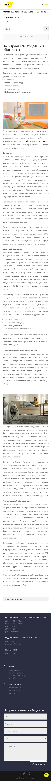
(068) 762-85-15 (30, 12)
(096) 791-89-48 (11, 629)
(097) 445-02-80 (11, 626)
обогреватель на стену (37, 141)
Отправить (38, 764)
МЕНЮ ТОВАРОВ (27, 37)
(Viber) (20, 621)
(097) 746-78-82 (11, 653)
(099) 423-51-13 (16, 12)
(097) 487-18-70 (16, 17)
